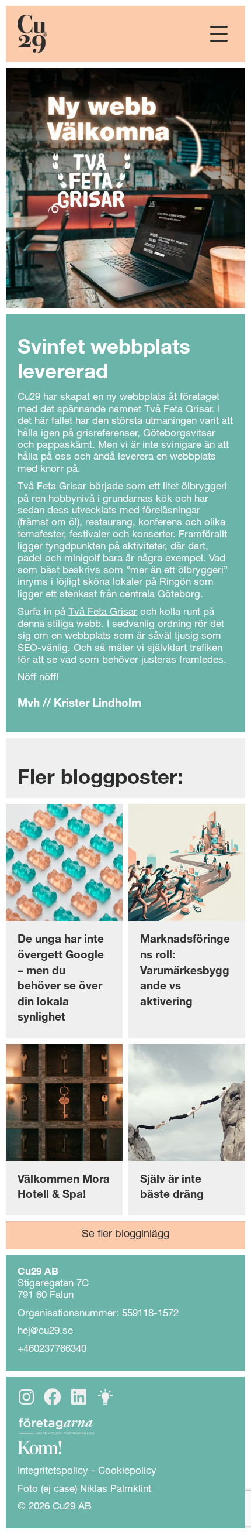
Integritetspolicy (53, 1472)
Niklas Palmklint (115, 1490)
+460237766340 (52, 1350)
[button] (218, 34)
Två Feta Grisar (102, 613)
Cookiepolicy (127, 1472)
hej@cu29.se (45, 1332)
